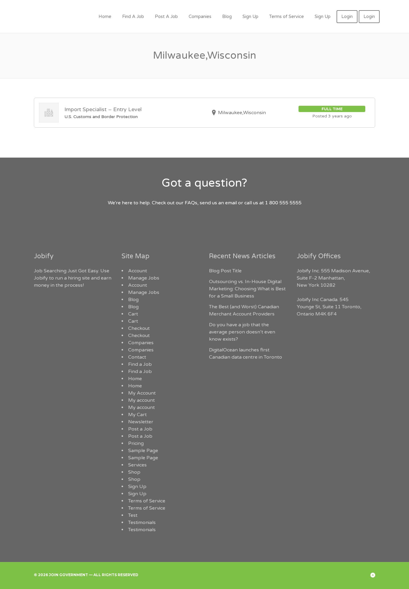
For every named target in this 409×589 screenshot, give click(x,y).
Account (137, 271)
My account (141, 400)
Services (137, 465)
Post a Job (140, 429)
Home (105, 16)
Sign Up (250, 16)
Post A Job (166, 16)
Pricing (136, 443)
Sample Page (143, 451)
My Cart (137, 415)
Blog (227, 16)
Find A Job (133, 16)
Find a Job (140, 364)
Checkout (139, 328)
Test (132, 515)
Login (347, 16)
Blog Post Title (225, 271)
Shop (134, 472)
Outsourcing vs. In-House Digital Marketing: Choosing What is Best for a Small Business (247, 289)
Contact (137, 357)
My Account (142, 393)
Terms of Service (286, 16)
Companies (200, 16)
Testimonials (142, 522)
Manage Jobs (143, 278)
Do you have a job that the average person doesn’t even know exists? (242, 332)
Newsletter (140, 422)
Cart (133, 314)
